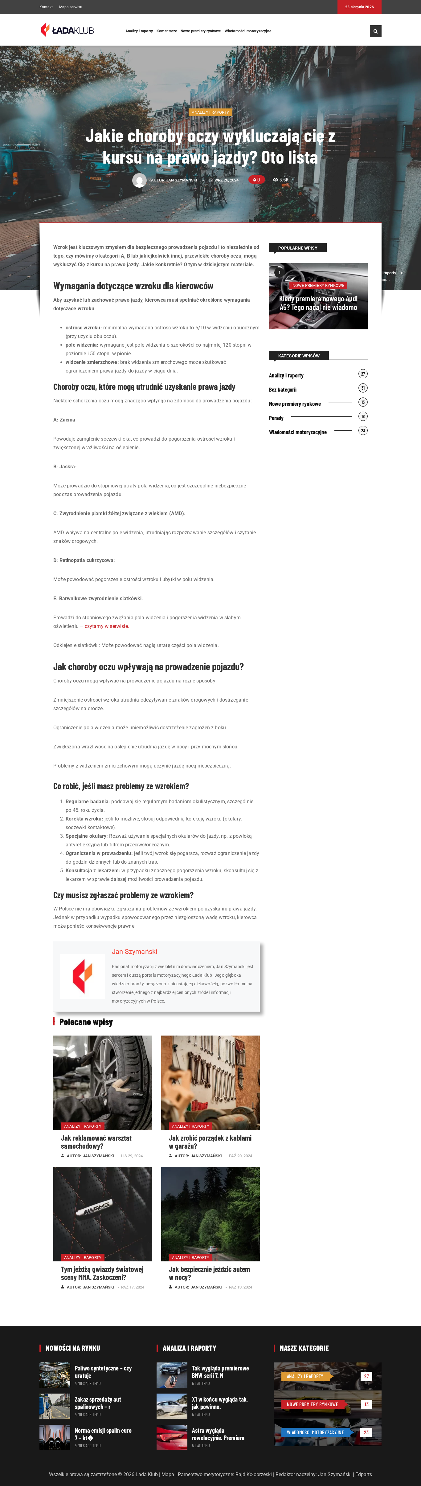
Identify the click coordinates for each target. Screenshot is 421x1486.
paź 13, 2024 (240, 1287)
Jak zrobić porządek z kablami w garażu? (210, 1141)
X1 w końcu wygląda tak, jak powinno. (220, 1402)
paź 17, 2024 (132, 1287)
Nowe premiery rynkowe (201, 31)
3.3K (284, 179)
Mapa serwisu (70, 7)
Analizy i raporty (139, 31)
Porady (276, 417)
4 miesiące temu (88, 1383)
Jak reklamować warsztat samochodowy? (96, 1141)
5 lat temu (201, 1383)
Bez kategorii (282, 389)
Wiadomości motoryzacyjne (248, 31)
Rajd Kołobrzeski (253, 1474)
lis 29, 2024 (132, 1156)
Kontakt (46, 7)
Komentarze (167, 31)
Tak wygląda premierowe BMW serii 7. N (220, 1371)
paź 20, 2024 (240, 1156)
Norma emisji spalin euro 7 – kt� (103, 1434)
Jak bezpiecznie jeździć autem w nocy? (209, 1272)
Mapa (167, 1474)
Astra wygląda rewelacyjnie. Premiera (218, 1434)
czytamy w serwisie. (107, 626)
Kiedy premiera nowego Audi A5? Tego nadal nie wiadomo (318, 302)
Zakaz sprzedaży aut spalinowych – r (98, 1402)
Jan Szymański (181, 180)
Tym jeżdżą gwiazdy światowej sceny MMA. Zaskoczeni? (102, 1272)
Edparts (363, 1474)
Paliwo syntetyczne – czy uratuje (103, 1371)
